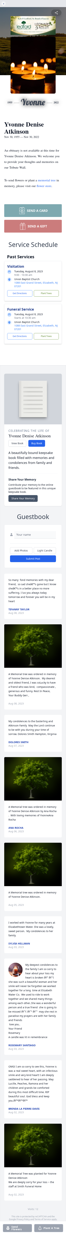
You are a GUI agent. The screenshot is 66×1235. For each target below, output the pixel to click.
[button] (33, 646)
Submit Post (33, 558)
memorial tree (47, 180)
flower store (44, 186)
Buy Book (36, 443)
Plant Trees (46, 293)
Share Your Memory (23, 498)
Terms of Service (42, 1219)
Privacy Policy (23, 1219)
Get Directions (20, 293)
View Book (17, 443)
